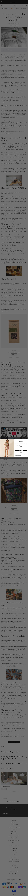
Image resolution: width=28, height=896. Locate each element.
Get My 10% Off (21, 450)
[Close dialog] (27, 439)
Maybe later (21, 452)
